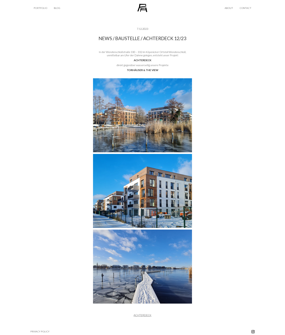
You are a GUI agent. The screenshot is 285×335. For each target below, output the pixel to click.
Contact (245, 8)
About (229, 8)
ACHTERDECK (142, 315)
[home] (142, 8)
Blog (57, 8)
